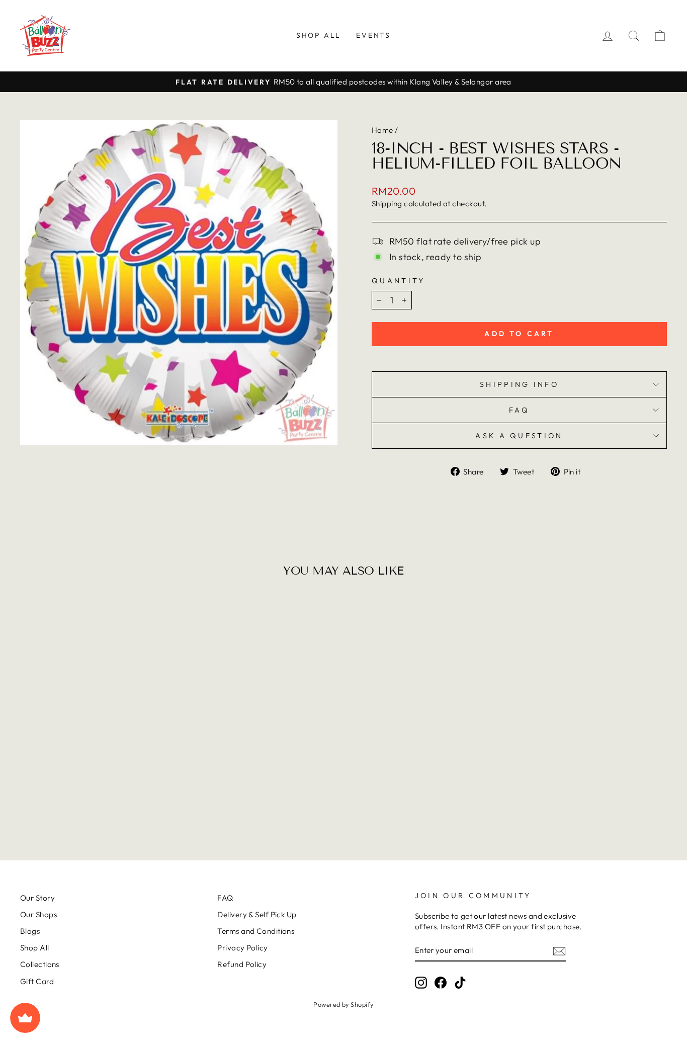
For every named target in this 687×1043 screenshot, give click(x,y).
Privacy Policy (242, 947)
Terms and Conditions (255, 931)
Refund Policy (242, 964)
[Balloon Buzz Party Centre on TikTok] (460, 983)
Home (382, 130)
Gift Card (37, 981)
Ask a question (519, 435)
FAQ (519, 410)
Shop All (318, 35)
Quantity (398, 280)
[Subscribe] (559, 950)
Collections (39, 964)
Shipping (387, 203)
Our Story (37, 898)
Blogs (30, 931)
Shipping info (519, 384)
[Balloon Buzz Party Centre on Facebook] (441, 983)
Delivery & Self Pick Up (256, 914)
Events (373, 35)
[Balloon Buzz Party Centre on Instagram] (421, 983)
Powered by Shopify (343, 1004)
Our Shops (38, 914)
